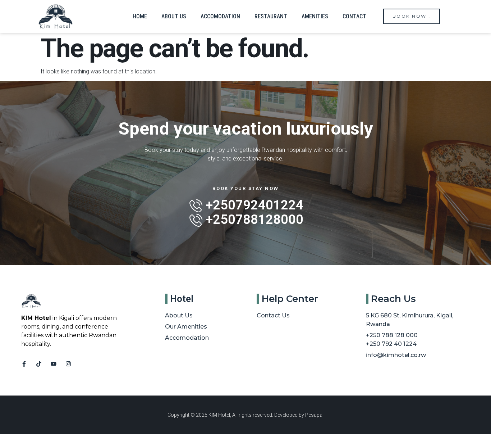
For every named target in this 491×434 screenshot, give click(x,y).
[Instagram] (68, 364)
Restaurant (270, 16)
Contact (354, 16)
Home (140, 16)
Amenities (315, 16)
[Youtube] (53, 364)
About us (173, 16)
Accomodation (220, 16)
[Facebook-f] (24, 364)
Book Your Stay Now (245, 188)
